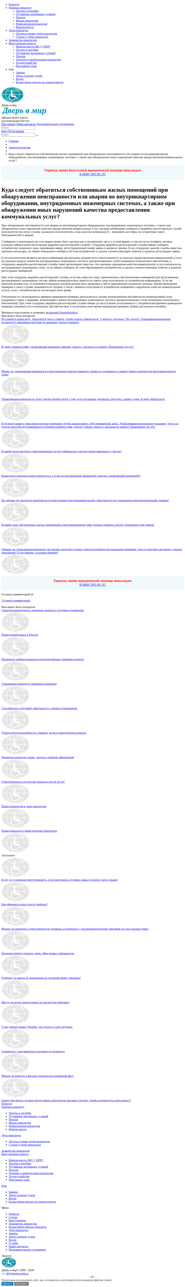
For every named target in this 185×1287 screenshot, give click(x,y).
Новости (6, 1103)
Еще (4, 1185)
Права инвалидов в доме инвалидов (23, 806)
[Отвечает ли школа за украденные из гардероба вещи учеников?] (15, 974)
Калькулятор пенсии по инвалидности (32, 1201)
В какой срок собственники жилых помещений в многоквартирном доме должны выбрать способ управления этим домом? (77, 524)
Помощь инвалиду (12, 1106)
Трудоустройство (19, 1176)
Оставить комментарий (15, 600)
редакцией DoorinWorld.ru (62, 312)
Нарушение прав (19, 1179)
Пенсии (13, 1169)
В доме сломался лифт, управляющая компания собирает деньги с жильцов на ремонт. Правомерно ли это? (67, 346)
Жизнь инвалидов (20, 1122)
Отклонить (21, 1283)
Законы (13, 1191)
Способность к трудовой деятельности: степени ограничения (39, 708)
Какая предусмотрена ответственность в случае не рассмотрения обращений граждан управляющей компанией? (71, 475)
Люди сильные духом (22, 1195)
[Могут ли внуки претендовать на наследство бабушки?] (15, 999)
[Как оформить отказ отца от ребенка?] (15, 901)
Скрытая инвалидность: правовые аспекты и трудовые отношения (42, 610)
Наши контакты (26, 124)
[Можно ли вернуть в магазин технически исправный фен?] (15, 1072)
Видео (12, 1198)
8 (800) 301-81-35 (92, 174)
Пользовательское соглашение (55, 124)
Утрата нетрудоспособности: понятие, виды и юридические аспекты (43, 732)
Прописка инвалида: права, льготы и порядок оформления (37, 757)
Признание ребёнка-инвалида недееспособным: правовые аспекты (42, 659)
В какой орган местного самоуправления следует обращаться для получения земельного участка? (61, 451)
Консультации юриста (15, 1154)
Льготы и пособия (20, 1113)
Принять (7, 1283)
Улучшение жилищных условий (28, 1116)
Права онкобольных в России (19, 634)
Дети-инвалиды (11, 1135)
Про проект (8, 124)
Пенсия (13, 1119)
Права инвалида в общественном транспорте (29, 830)
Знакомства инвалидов (15, 1150)
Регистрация (16, 131)
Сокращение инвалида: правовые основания (29, 683)
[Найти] (37, 135)
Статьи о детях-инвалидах (25, 1144)
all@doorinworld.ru (17, 1273)
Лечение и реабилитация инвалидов (31, 1173)
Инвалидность (18, 1129)
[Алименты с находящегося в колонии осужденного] (15, 1048)
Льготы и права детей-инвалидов (29, 1141)
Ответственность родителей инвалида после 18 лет (33, 781)
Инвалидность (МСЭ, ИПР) (26, 1160)
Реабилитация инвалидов (24, 1126)
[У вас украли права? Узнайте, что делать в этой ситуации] (15, 1023)
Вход (4, 131)
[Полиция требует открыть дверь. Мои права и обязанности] (15, 950)
